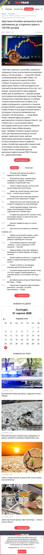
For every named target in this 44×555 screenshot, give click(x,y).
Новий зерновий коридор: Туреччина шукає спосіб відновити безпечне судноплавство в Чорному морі (22, 209)
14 (27, 335)
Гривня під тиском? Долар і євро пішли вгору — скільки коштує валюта (22, 192)
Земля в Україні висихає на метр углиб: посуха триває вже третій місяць (23, 187)
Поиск (41, 2)
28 (27, 343)
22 (33, 339)
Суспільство (18, 9)
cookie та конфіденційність (27, 547)
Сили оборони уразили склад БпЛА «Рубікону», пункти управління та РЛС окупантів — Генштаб (21, 244)
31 (6, 348)
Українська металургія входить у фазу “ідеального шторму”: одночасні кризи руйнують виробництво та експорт (22, 237)
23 (38, 339)
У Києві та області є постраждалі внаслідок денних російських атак (20, 266)
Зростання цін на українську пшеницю (24, 228)
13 (22, 335)
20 (22, 339)
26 (16, 343)
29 (33, 343)
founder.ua (38, 32)
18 (11, 339)
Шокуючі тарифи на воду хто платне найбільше (22, 224)
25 (11, 343)
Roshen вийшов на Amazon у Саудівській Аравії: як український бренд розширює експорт (23, 259)
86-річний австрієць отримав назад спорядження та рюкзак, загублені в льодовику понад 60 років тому (21, 180)
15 (33, 335)
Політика (8, 9)
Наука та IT (39, 9)
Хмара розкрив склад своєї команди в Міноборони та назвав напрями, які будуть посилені (22, 252)
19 (16, 339)
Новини (4, 14)
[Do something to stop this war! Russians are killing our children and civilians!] (4, 4)
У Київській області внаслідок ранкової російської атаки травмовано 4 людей (22, 197)
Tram (22, 2)
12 (16, 335)
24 (6, 343)
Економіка (29, 9)
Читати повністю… (22, 160)
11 (11, 335)
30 (38, 343)
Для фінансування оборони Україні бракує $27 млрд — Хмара (24, 281)
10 (6, 335)
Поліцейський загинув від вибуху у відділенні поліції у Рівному (21, 174)
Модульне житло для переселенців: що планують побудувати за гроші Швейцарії (23, 203)
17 (6, 339)
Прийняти (22, 552)
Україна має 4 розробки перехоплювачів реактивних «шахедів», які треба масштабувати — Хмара (23, 287)
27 (22, 343)
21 (27, 339)
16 (38, 335)
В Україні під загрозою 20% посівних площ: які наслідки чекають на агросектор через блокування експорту (24, 216)
